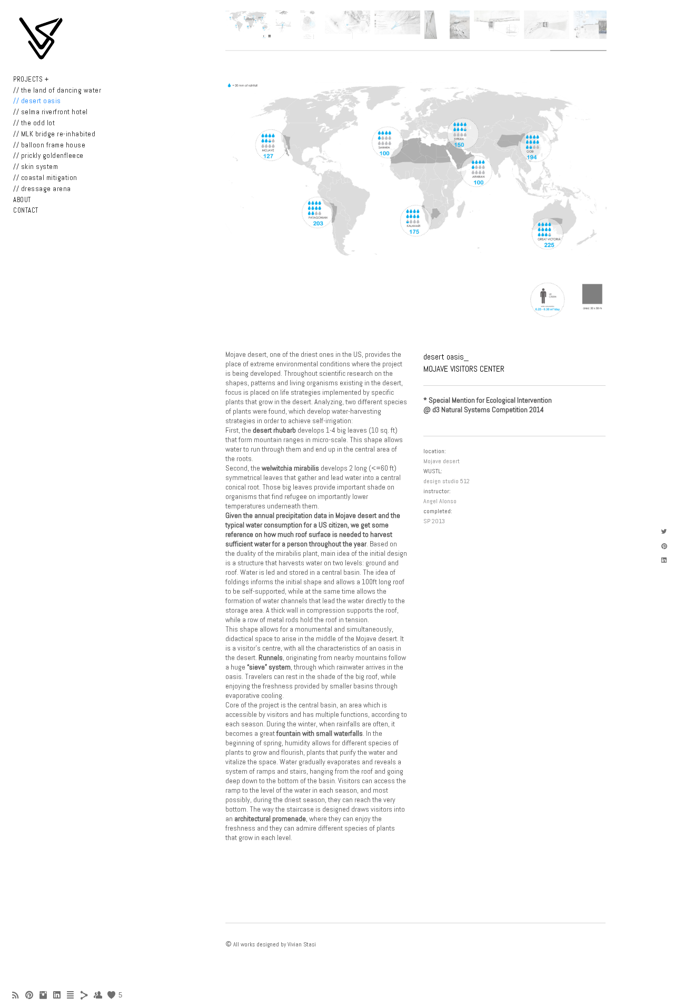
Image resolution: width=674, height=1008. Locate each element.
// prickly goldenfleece (48, 155)
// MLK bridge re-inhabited (54, 133)
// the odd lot (34, 122)
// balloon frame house (49, 145)
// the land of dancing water (57, 90)
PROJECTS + (30, 79)
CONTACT (25, 210)
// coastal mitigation (45, 177)
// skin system (35, 166)
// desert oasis (37, 100)
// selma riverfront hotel (50, 111)
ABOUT (22, 199)
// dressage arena (42, 188)
